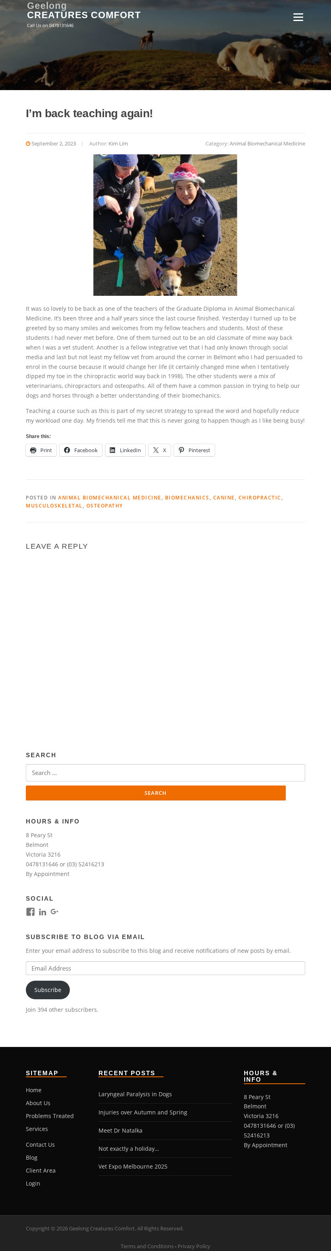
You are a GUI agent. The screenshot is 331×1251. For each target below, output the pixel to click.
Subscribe (47, 990)
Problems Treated (50, 1116)
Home (34, 1090)
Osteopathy (104, 505)
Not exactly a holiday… (128, 1148)
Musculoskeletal (54, 505)
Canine (224, 497)
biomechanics (187, 497)
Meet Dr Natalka (120, 1130)
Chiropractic (260, 497)
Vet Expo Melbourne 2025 (133, 1166)
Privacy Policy (194, 1246)
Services (37, 1129)
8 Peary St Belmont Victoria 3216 (43, 844)
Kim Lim (118, 143)
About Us (38, 1103)
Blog (32, 1157)
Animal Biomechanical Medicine (267, 143)
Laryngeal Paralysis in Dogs (135, 1094)
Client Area (41, 1170)
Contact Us (40, 1144)
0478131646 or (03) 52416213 (65, 864)
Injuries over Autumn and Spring (142, 1112)
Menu (298, 17)
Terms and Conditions (147, 1246)
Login (33, 1183)
